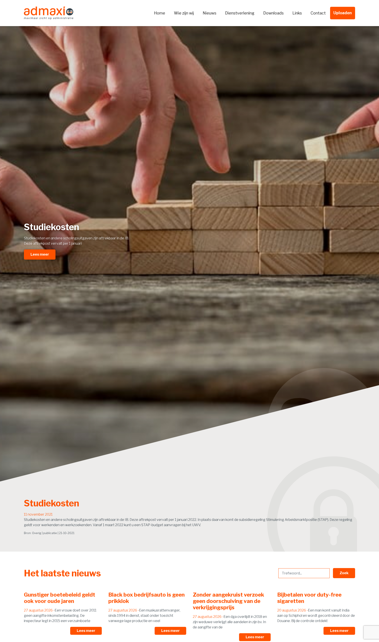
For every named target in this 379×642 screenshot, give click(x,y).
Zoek (344, 573)
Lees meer (39, 254)
